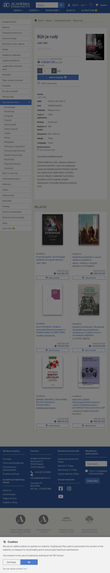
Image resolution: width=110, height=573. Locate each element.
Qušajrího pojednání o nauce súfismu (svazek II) (86, 258)
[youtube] (61, 496)
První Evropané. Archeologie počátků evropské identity (50, 258)
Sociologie (8, 168)
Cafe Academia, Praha (68, 473)
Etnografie (8, 116)
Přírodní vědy (8, 97)
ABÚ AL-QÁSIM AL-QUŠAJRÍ (84, 263)
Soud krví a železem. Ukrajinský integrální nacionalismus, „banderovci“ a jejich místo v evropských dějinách (88, 330)
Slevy (4, 223)
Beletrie (5, 27)
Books (49, 20)
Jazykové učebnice (10, 60)
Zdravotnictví (8, 195)
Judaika (7, 133)
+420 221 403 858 (42, 472)
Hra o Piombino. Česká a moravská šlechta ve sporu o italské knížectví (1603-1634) (50, 329)
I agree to (98, 471)
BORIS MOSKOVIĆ (91, 411)
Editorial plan (9, 494)
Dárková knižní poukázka (13, 217)
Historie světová (11, 129)
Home (40, 20)
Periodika (6, 85)
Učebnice (6, 184)
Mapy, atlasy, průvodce (12, 80)
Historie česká (10, 124)
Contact (34, 450)
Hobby (5, 49)
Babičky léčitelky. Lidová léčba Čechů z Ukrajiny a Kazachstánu (51, 402)
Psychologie (9, 159)
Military (7, 137)
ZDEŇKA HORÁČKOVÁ (45, 335)
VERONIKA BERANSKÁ (45, 408)
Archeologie (9, 111)
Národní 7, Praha (65, 465)
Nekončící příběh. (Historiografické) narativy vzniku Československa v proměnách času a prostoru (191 (88, 403)
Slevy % (70, 10)
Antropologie (9, 107)
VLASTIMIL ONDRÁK (81, 338)
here (25, 568)
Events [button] (33, 10)
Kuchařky (6, 74)
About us (7, 490)
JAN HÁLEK (77, 411)
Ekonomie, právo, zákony (13, 44)
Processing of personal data (9, 468)
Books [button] (17, 10)
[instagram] (69, 488)
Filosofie (7, 120)
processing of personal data (98, 471)
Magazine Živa (9, 498)
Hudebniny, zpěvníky (11, 55)
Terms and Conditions (13, 462)
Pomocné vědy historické (14, 151)
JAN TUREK (41, 263)
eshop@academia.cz (40, 477)
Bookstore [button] (52, 10)
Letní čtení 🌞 (89, 10)
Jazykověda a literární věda (12, 67)
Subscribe (92, 480)
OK (29, 562)
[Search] (61, 5)
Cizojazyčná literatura (12, 33)
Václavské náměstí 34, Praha (68, 460)
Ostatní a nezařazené (11, 212)
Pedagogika (9, 142)
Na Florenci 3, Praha (67, 469)
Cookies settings (11, 473)
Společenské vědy (10, 102)
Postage (7, 458)
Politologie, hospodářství (14, 146)
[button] (84, 5)
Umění (5, 189)
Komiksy (6, 206)
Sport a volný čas (10, 173)
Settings (11, 562)
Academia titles (9, 21)
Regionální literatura (12, 164)
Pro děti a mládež (10, 91)
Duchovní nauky (9, 38)
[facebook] (61, 488)
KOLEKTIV (76, 414)
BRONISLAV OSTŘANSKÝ (83, 266)
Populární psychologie (13, 155)
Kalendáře (6, 200)
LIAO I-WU (42, 43)
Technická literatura (11, 178)
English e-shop (10, 502)
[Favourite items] (91, 5)
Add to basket (56, 77)
